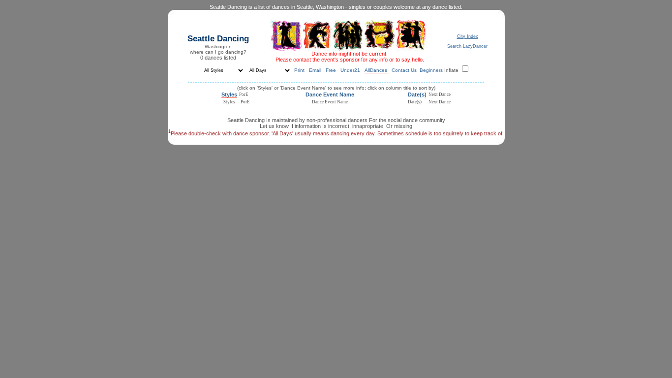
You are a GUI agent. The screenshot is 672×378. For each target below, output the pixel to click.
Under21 (351, 70)
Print (300, 70)
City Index (467, 36)
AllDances (377, 70)
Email (316, 70)
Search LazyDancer (467, 46)
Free (331, 70)
